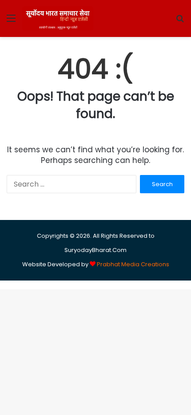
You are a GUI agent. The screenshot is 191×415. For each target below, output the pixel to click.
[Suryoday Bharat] (57, 18)
